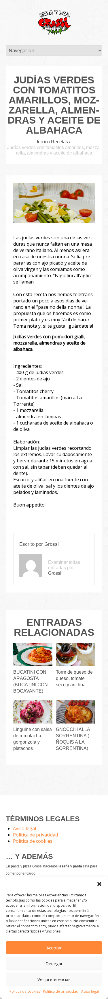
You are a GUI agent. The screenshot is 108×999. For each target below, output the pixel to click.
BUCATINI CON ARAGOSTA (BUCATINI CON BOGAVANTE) (30, 681)
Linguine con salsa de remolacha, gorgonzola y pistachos (32, 739)
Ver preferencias (54, 979)
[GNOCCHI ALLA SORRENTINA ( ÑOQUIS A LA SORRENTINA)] (75, 712)
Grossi (51, 544)
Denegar (54, 963)
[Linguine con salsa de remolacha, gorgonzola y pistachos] (32, 712)
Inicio (42, 141)
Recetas (59, 141)
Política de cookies (25, 991)
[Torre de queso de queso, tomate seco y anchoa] (75, 654)
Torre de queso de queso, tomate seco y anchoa (74, 678)
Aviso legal (90, 991)
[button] (99, 884)
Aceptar (54, 948)
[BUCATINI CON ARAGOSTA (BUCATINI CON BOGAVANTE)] (32, 654)
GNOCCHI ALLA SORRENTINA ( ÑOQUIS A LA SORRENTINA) (73, 739)
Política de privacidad (60, 991)
